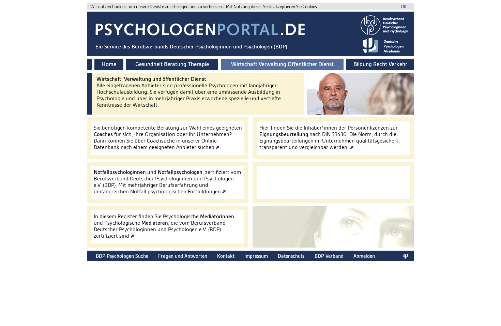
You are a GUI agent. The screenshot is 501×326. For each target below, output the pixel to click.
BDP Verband (329, 256)
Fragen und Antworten (182, 256)
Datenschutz (291, 256)
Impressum (256, 256)
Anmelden (364, 256)
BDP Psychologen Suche (122, 256)
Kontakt (225, 256)
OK (404, 6)
